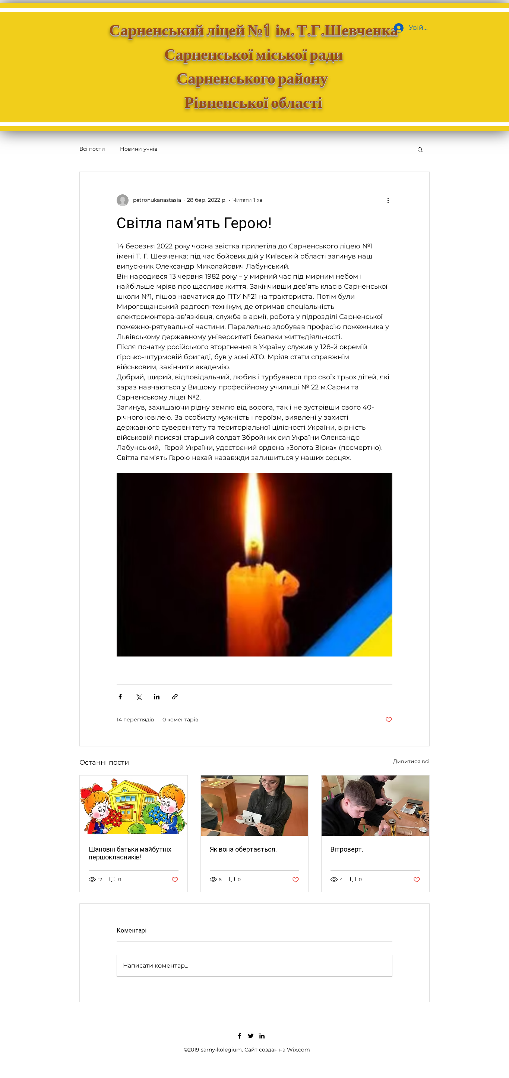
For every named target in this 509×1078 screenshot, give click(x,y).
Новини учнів (139, 148)
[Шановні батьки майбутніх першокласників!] (133, 805)
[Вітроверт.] (375, 805)
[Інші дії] (387, 200)
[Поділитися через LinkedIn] (156, 696)
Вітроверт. (347, 849)
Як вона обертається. (243, 849)
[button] (420, 149)
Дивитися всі (411, 761)
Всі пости (92, 148)
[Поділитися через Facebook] (120, 696)
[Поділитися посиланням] (174, 696)
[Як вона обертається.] (255, 805)
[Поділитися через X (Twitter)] (138, 696)
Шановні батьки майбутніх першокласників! (130, 853)
